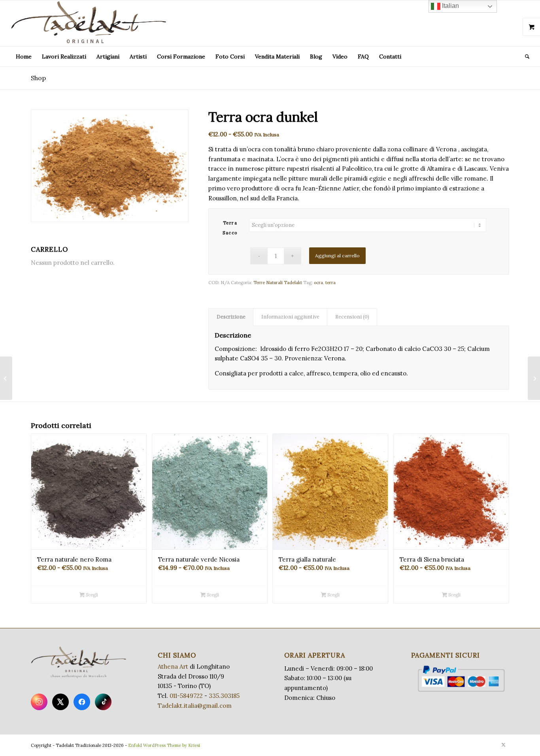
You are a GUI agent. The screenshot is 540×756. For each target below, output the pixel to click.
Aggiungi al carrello (337, 255)
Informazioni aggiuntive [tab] (290, 317)
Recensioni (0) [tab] (352, 317)
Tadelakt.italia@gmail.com (195, 705)
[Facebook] (82, 702)
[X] (60, 702)
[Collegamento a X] (503, 744)
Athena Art (173, 666)
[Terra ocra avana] (6, 378)
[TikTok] (103, 702)
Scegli (91, 595)
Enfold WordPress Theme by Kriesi (164, 745)
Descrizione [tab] (231, 317)
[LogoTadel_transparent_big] (90, 23)
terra (330, 282)
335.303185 (224, 695)
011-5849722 (186, 695)
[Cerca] (524, 56)
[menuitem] (24, 56)
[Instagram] (39, 702)
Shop (38, 78)
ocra (318, 282)
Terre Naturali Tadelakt (277, 282)
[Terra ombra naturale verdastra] (534, 378)
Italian (449, 5)
